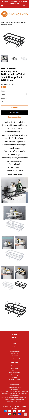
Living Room (14, 368)
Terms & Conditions (14, 351)
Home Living (14, 375)
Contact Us (14, 349)
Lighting (14, 377)
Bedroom (14, 370)
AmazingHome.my (16, 406)
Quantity (4, 98)
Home (2, 22)
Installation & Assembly (15, 379)
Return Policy (14, 355)
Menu (5, 6)
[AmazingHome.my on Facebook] (13, 338)
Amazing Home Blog (14, 358)
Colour (3, 91)
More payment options (14, 117)
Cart (26, 6)
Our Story (14, 346)
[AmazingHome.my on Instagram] (16, 338)
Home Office (14, 366)
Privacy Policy (14, 353)
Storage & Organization (14, 372)
